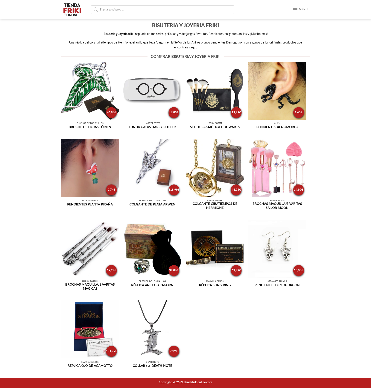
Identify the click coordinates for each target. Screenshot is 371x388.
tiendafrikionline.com (198, 382)
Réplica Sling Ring (215, 285)
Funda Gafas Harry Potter (152, 127)
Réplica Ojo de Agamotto (90, 365)
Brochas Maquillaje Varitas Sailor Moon (277, 206)
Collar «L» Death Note (152, 365)
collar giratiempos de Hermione (110, 42)
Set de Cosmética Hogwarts (215, 127)
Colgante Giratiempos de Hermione (215, 206)
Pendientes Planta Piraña (90, 204)
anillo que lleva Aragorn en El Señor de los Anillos (167, 42)
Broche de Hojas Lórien (90, 127)
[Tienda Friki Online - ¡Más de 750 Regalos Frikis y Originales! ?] (74, 9)
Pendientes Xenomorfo (277, 127)
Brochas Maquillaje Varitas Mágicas (90, 286)
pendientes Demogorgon (227, 42)
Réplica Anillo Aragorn (152, 285)
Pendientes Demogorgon (277, 285)
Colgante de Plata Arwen (152, 204)
